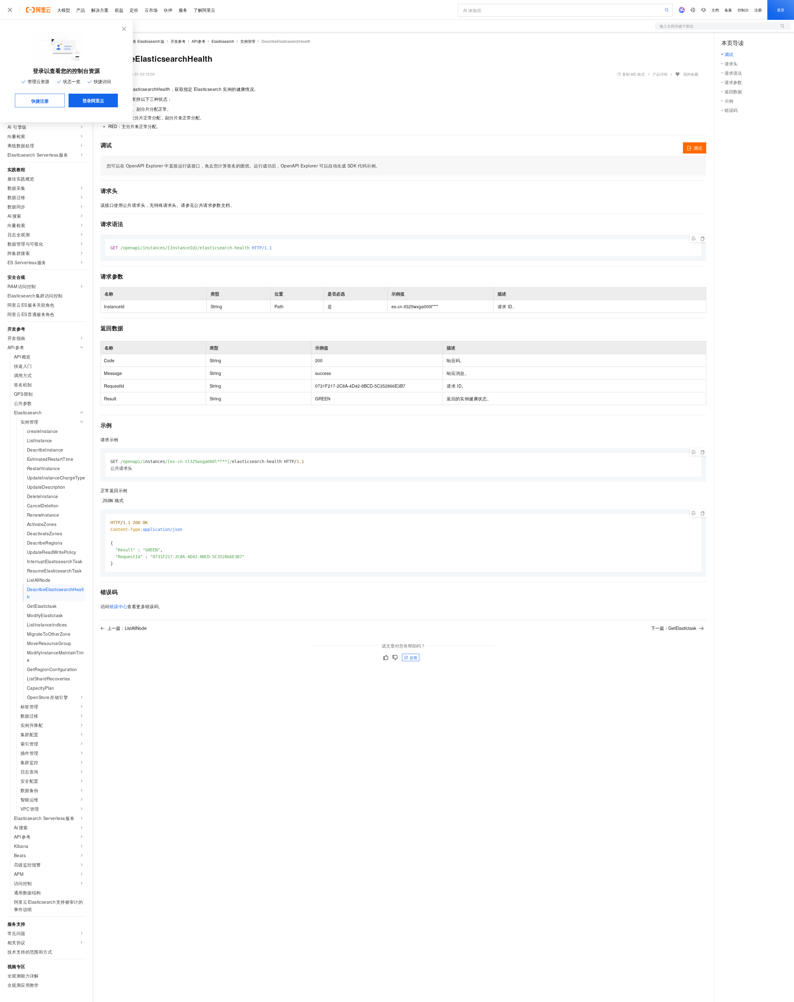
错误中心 (118, 606)
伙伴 (168, 10)
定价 (134, 10)
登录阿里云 (93, 100)
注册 (758, 9)
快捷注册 (40, 101)
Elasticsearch (223, 41)
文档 (715, 9)
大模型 (63, 10)
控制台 (743, 9)
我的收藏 (690, 74)
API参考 (199, 41)
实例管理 (247, 41)
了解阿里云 (204, 10)
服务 (183, 10)
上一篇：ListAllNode (127, 628)
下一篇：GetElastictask (673, 628)
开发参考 (178, 41)
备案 (728, 9)
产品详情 (660, 74)
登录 (780, 9)
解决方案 (100, 10)
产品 (80, 10)
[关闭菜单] (10, 10)
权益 (119, 10)
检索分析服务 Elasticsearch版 (139, 41)
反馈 (413, 657)
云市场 (151, 10)
